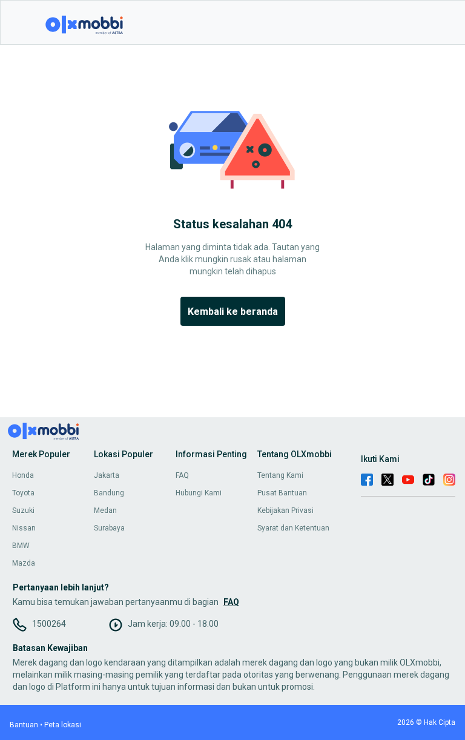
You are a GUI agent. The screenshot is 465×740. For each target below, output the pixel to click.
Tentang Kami (280, 475)
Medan (105, 510)
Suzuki (23, 510)
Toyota (23, 493)
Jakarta (106, 475)
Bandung (109, 493)
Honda (23, 475)
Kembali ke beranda (233, 311)
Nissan (24, 528)
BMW (21, 545)
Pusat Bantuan (282, 493)
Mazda (23, 563)
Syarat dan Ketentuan (293, 528)
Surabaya (109, 528)
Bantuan (24, 725)
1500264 (49, 624)
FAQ (182, 475)
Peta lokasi (62, 725)
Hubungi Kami (199, 493)
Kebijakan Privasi (285, 510)
